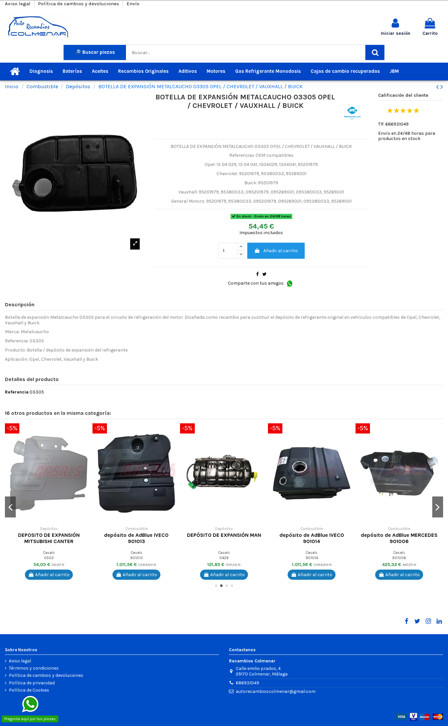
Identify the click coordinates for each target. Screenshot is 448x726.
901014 (312, 558)
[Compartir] (257, 274)
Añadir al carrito (280, 250)
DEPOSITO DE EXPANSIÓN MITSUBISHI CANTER (49, 538)
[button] (87, 433)
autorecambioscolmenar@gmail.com (276, 691)
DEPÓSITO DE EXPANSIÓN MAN (224, 535)
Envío (133, 4)
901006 (399, 558)
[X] (417, 621)
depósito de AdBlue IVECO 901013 (136, 538)
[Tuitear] (264, 274)
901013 (136, 558)
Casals (49, 553)
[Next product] (441, 87)
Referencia (17, 392)
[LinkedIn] (439, 621)
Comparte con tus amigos (256, 283)
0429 (224, 558)
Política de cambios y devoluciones (79, 4)
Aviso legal (18, 4)
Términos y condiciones (34, 668)
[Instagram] (428, 621)
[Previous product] (438, 87)
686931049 (247, 683)
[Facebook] (406, 621)
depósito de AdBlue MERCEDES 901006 (399, 538)
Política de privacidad (32, 683)
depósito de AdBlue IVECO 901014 (311, 538)
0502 (49, 558)
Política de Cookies (29, 690)
